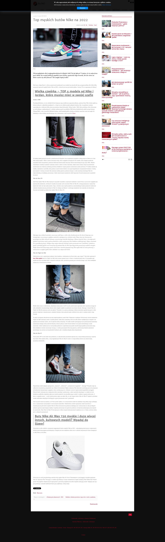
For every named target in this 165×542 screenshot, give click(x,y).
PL (80, 527)
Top (130, 514)
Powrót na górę (94, 504)
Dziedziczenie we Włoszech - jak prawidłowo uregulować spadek (122, 35)
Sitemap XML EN (87, 527)
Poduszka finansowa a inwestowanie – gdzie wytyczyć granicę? (119, 24)
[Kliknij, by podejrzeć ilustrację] (65, 47)
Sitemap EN (70, 527)
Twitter (64, 527)
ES (78, 527)
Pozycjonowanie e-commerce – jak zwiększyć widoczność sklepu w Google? (116, 71)
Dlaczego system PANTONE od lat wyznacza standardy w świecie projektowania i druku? (117, 150)
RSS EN (105, 527)
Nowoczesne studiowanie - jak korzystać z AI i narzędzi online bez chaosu (121, 47)
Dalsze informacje (106, 5)
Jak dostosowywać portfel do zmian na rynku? (122, 83)
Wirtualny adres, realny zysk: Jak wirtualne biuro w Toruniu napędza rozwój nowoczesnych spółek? (117, 136)
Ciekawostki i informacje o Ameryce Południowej (83, 518)
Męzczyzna (39, 493)
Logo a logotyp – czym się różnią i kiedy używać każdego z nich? (121, 59)
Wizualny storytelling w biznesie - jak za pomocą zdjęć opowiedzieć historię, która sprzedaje (116, 94)
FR (76, 527)
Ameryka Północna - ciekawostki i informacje (83, 521)
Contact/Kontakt (53, 527)
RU (82, 527)
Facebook (59, 527)
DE (74, 527)
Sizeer (73, 113)
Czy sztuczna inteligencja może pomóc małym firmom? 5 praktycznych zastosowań (115, 123)
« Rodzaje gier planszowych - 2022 (54, 497)
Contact (83, 535)
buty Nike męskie (37, 258)
